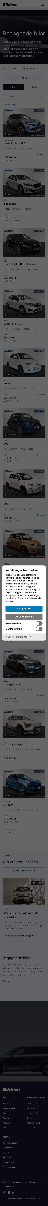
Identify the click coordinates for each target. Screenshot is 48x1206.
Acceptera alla (24, 608)
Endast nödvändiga (24, 617)
